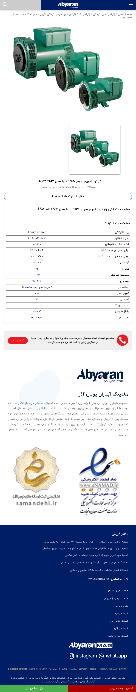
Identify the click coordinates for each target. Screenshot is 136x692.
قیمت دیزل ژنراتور (118, 636)
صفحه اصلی (125, 14)
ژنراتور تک (84, 14)
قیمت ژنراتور (121, 628)
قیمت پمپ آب (119, 613)
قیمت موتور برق (119, 621)
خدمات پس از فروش (116, 598)
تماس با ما (18, 340)
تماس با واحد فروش (121, 688)
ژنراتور (111, 14)
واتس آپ (32, 688)
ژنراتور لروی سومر (66, 14)
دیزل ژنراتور (99, 14)
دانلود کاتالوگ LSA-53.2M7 (68, 196)
